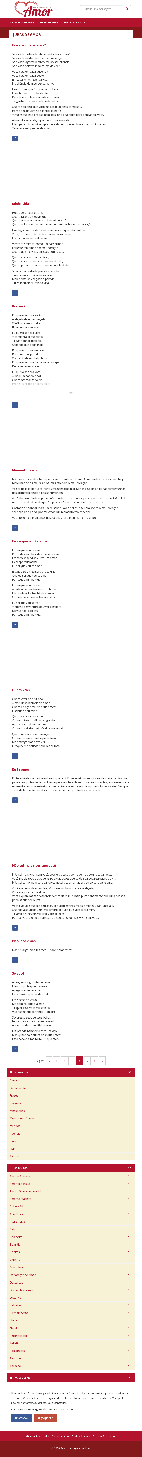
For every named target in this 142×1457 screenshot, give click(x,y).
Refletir (14, 1343)
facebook (22, 1418)
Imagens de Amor (74, 22)
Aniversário (17, 1206)
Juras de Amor (19, 1313)
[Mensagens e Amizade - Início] (32, 9)
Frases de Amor (49, 22)
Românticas (17, 1351)
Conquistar (17, 1267)
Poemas (15, 1134)
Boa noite (16, 1237)
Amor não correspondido (26, 1191)
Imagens (15, 1103)
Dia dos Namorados (23, 1290)
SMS (12, 1149)
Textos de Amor (81, 1436)
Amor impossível (20, 1184)
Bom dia (15, 1244)
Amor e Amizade (20, 1176)
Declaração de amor (104, 1436)
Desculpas (16, 1282)
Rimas (13, 1141)
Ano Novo (16, 1214)
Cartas (14, 1080)
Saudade (15, 1358)
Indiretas (15, 1305)
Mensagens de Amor (22, 22)
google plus (46, 1418)
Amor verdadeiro (21, 1199)
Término (15, 1366)
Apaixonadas (18, 1222)
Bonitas (15, 1252)
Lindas (14, 1320)
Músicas (15, 1126)
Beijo (13, 1229)
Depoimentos (18, 1088)
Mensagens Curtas (22, 1118)
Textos (14, 1156)
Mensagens (17, 1111)
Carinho (15, 1260)
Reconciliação (18, 1336)
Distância (16, 1297)
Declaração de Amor (23, 1275)
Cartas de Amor (61, 1436)
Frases (14, 1095)
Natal (13, 1328)
